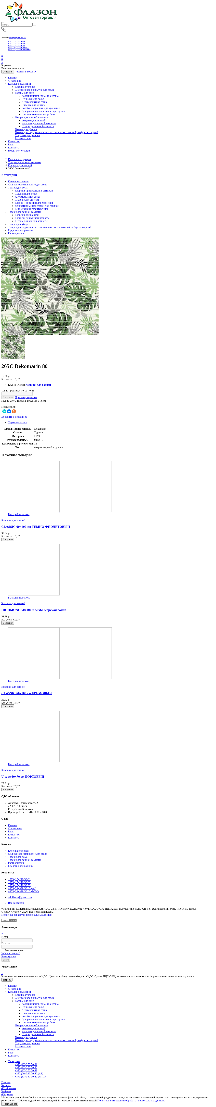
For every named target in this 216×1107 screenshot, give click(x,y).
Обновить (7, 71)
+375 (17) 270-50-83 (16, 45)
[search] (34, 25)
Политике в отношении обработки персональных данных (130, 1100)
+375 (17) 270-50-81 (16, 41)
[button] (2, 59)
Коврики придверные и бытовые (41, 95)
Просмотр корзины (26, 397)
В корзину (8, 397)
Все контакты (16, 902)
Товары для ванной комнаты (31, 117)
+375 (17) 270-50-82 (16, 43)
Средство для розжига (27, 135)
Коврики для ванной (33, 120)
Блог (11, 144)
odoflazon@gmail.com (20, 897)
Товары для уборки (26, 129)
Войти (6, 960)
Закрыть (7, 979)
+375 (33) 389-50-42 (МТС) (19, 49)
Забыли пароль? (10, 953)
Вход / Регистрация (19, 150)
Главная (12, 77)
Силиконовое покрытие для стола (34, 89)
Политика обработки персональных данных (26, 914)
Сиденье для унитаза (34, 105)
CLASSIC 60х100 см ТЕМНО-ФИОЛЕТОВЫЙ (35, 526)
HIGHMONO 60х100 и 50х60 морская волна (33, 610)
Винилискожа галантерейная (38, 114)
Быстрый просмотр (19, 514)
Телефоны (14, 1061)
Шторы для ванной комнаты (38, 126)
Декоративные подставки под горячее (43, 111)
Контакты (13, 147)
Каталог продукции (19, 83)
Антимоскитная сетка (34, 101)
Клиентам (14, 141)
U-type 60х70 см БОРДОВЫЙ (22, 776)
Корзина (7, 1094)
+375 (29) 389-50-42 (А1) (18, 47)
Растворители (23, 138)
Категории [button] (9, 175)
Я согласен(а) (10, 1104)
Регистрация (8, 956)
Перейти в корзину (25, 71)
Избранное (8, 1088)
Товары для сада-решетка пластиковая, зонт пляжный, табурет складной (56, 132)
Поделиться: (8, 406)
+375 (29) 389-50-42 (17, 37)
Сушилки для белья (33, 98)
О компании (15, 80)
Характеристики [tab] (17, 422)
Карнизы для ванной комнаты (39, 123)
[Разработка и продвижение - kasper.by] (9, 920)
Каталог (6, 1085)
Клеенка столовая (25, 86)
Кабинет (6, 1091)
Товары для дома (24, 92)
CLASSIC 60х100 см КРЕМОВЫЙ (26, 693)
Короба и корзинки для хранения (41, 108)
